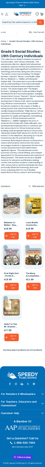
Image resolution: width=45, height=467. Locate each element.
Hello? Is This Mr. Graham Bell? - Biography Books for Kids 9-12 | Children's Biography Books (11, 325)
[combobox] (22, 22)
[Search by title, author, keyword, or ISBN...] (40, 22)
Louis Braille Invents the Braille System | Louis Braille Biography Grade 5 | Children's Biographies (33, 224)
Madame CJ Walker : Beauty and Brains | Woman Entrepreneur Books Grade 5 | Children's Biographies (11, 224)
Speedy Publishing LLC (18, 463)
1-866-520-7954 (24, 442)
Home (3, 41)
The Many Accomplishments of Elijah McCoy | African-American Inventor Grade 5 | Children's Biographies (33, 274)
